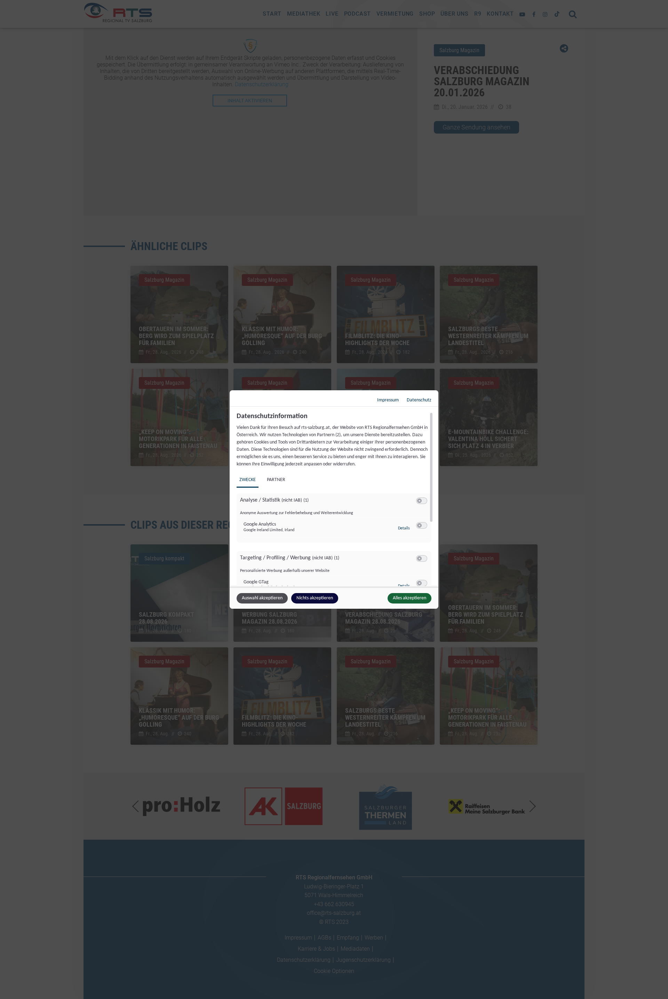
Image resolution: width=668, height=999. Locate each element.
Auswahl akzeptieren (262, 598)
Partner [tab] (276, 479)
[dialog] (334, 499)
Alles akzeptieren (409, 598)
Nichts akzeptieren (314, 598)
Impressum (388, 400)
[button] (419, 500)
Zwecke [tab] (247, 479)
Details (404, 528)
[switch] (421, 501)
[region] (335, 499)
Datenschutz (419, 400)
